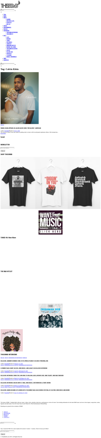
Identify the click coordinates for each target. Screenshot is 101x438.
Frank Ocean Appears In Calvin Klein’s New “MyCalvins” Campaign (21, 128)
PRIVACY (6, 414)
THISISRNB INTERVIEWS (12, 32)
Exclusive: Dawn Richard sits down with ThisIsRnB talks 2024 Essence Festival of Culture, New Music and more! (35, 390)
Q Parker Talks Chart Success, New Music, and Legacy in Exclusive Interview (24, 368)
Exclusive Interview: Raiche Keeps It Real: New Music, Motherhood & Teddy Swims (26, 383)
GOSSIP (8, 50)
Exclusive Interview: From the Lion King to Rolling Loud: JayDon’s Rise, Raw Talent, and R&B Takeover (32, 375)
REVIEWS (9, 39)
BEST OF (8, 24)
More (5, 35)
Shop (5, 14)
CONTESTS (9, 44)
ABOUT (6, 412)
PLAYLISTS (9, 22)
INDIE (5, 58)
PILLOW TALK (10, 52)
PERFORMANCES (7, 27)
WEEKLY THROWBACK (11, 57)
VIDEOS (5, 26)
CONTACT (6, 417)
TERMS (6, 416)
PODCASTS (9, 53)
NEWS (5, 16)
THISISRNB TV (10, 34)
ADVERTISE (6, 60)
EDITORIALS (9, 42)
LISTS (8, 37)
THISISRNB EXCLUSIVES (12, 48)
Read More (3, 133)
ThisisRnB (6, 130)
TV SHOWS (9, 55)
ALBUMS (8, 19)
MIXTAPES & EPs (10, 21)
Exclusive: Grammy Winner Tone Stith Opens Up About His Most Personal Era (24, 361)
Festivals (10, 387)
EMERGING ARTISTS (11, 45)
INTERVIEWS (6, 30)
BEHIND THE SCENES (11, 47)
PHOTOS (5, 29)
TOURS (8, 40)
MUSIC (5, 17)
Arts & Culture (4, 387)
